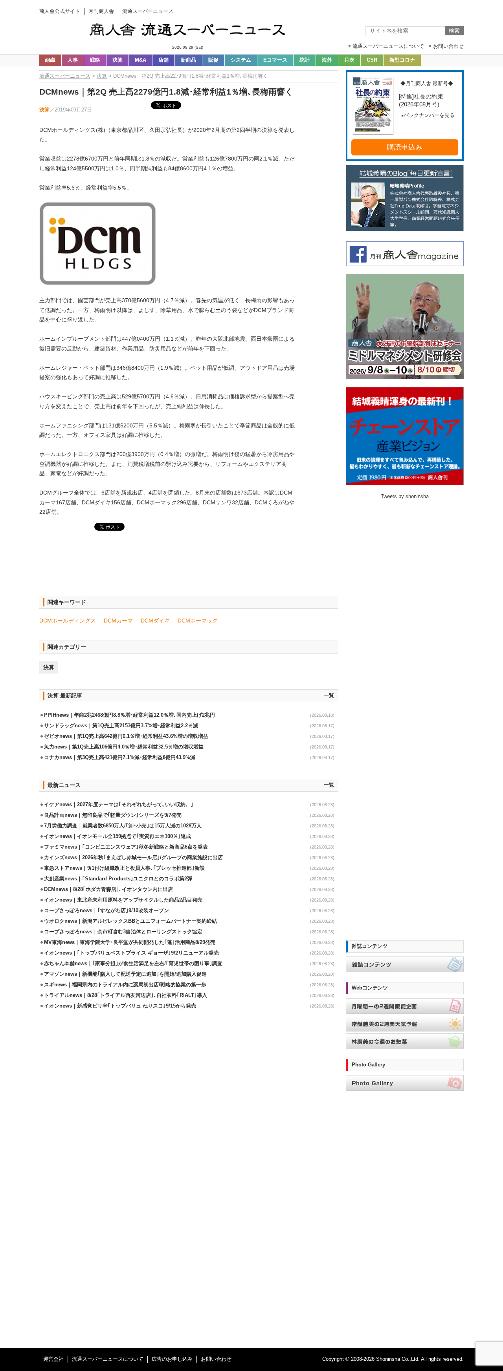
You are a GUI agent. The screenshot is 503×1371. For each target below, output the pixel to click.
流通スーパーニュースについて (107, 1359)
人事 (73, 60)
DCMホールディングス (67, 620)
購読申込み (404, 147)
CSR (372, 60)
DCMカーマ (118, 620)
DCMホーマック (198, 620)
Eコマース (275, 60)
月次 (349, 60)
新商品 (188, 60)
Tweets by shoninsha (405, 496)
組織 (50, 60)
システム (241, 60)
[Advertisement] (189, 568)
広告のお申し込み (172, 1359)
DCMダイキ (155, 620)
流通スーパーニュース (64, 76)
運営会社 (53, 1359)
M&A (140, 60)
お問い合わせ (216, 1359)
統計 (304, 60)
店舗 (163, 60)
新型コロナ (402, 60)
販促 (213, 60)
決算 (117, 60)
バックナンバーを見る (429, 115)
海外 (327, 60)
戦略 (95, 60)
